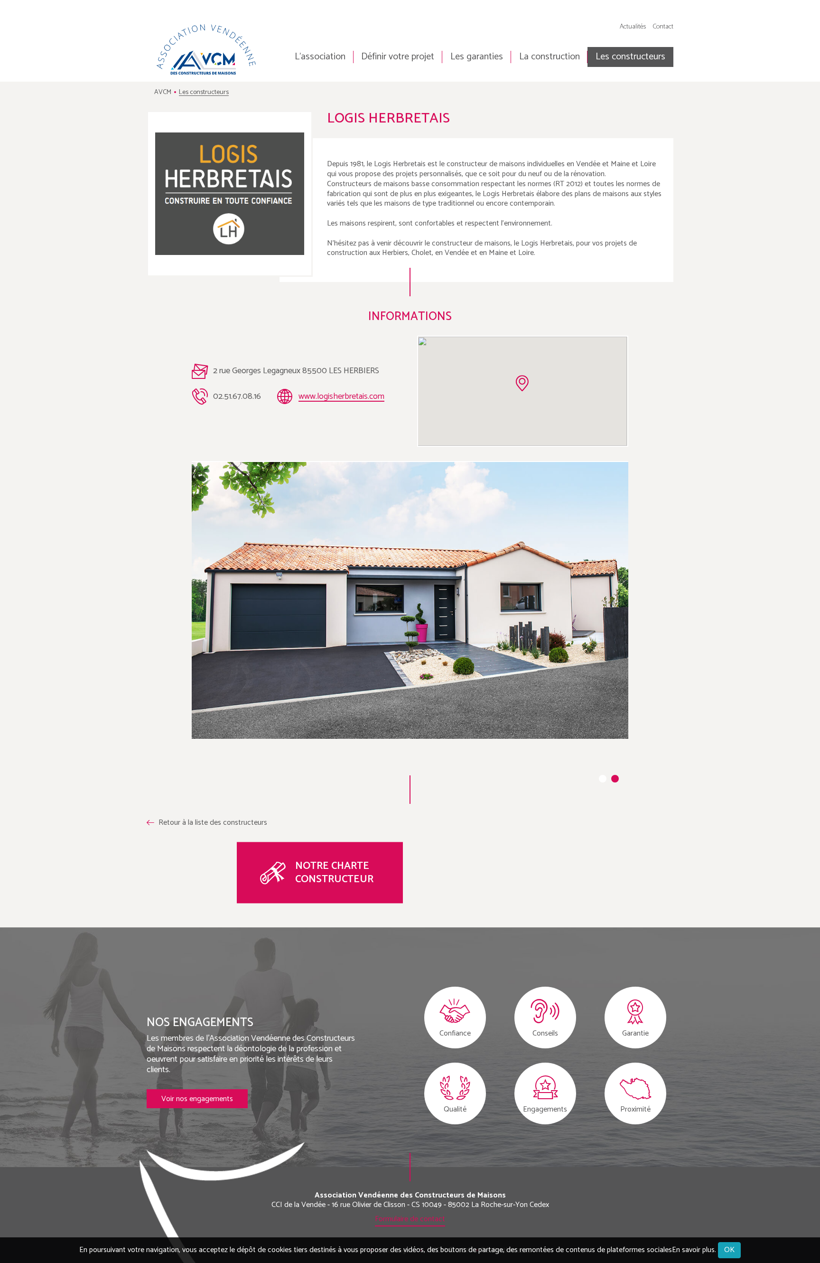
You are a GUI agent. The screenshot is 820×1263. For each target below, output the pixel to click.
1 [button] (602, 778)
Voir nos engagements (197, 1099)
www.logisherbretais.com (341, 396)
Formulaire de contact (410, 1219)
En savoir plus (693, 1250)
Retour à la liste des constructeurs (212, 823)
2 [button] (615, 778)
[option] (410, 600)
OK (729, 1250)
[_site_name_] (207, 49)
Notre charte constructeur (334, 873)
